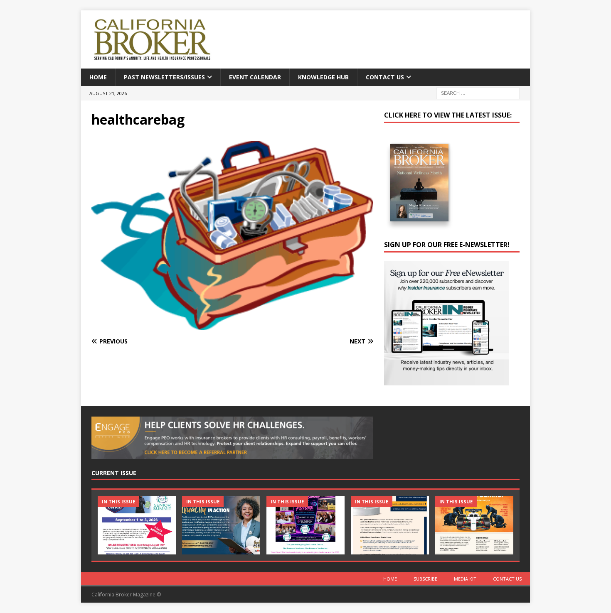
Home (98, 77)
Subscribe (425, 579)
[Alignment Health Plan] (474, 525)
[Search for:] (478, 93)
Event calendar (255, 77)
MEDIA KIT (465, 579)
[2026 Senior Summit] (137, 525)
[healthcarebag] (232, 325)
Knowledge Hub (323, 77)
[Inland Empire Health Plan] (221, 525)
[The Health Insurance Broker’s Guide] (390, 525)
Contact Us (385, 77)
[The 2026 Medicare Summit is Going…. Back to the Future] (305, 525)
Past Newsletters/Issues (164, 77)
